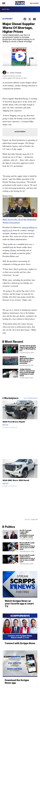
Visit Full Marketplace (30, 398)
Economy (8, 19)
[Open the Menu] (4, 3)
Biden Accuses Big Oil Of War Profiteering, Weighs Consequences (20, 221)
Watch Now (34, 3)
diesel (15, 101)
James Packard (15, 73)
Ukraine (13, 250)
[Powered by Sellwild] (34, 519)
